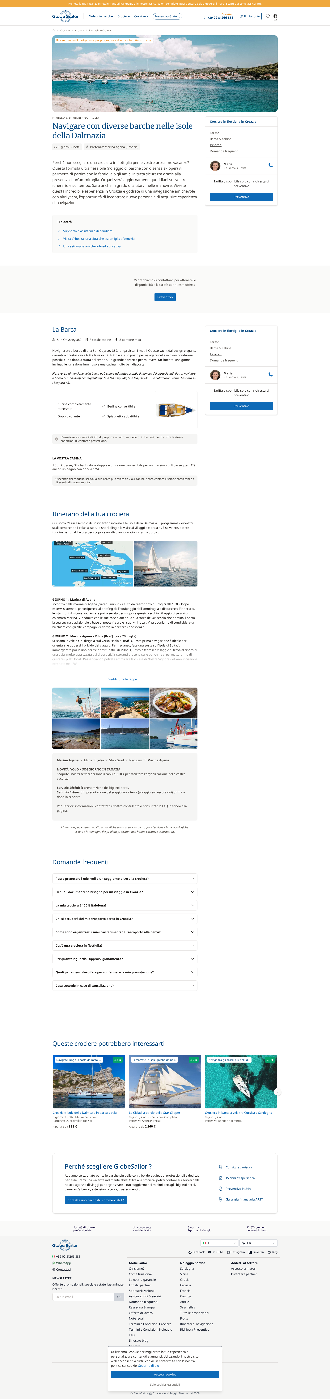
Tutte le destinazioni (194, 1313)
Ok (119, 1297)
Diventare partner (244, 1274)
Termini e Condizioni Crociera (150, 1324)
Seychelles (187, 1307)
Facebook (199, 1252)
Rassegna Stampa (142, 1307)
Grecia (184, 1279)
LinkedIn (258, 1252)
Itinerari (216, 145)
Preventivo (241, 197)
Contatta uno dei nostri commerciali (94, 1200)
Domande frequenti (224, 151)
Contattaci (63, 1269)
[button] (101, 16)
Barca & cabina (220, 139)
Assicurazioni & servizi (145, 1296)
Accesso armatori (243, 1268)
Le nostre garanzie (142, 1279)
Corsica (185, 1296)
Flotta (184, 1318)
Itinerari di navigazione (196, 1324)
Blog (275, 1252)
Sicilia (184, 1274)
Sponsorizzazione (141, 1291)
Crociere (65, 30)
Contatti (135, 1346)
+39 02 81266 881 (68, 1256)
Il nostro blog (138, 1340)
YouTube (218, 1252)
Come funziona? (140, 1274)
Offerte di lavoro (141, 1313)
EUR (248, 1243)
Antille (184, 1302)
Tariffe (214, 133)
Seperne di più (148, 1365)
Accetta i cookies (165, 1374)
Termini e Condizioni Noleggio (150, 1329)
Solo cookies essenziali (165, 1384)
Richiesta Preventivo (194, 1329)
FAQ (132, 1335)
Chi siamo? (136, 1268)
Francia (185, 1291)
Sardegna (187, 1268)
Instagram (238, 1252)
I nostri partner (140, 1285)
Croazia (79, 30)
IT (208, 1243)
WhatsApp (63, 1263)
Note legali (136, 1318)
